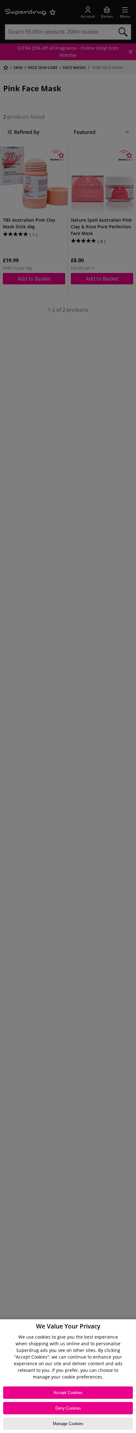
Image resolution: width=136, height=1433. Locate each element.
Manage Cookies (68, 1423)
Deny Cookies (68, 1408)
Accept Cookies (68, 1392)
